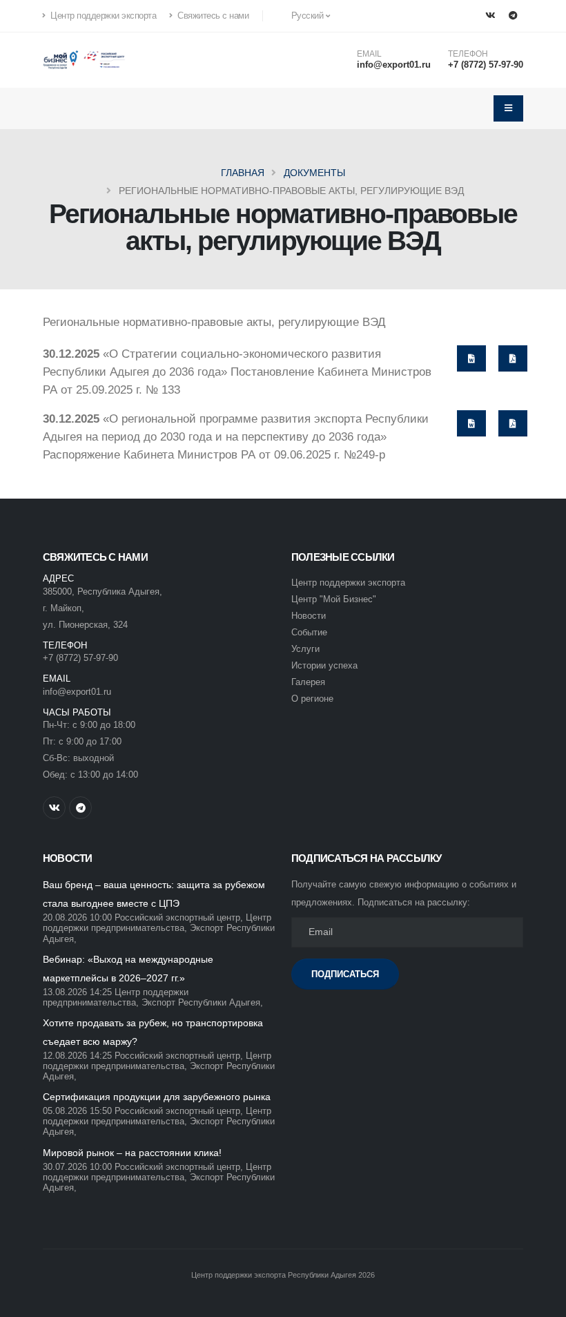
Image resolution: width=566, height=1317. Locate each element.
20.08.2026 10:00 (77, 918)
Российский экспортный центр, (179, 918)
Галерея (308, 682)
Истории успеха (324, 666)
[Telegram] (513, 16)
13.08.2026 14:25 (77, 992)
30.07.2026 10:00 (77, 1167)
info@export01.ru (394, 64)
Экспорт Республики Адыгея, (202, 1003)
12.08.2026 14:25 (77, 1056)
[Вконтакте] (490, 16)
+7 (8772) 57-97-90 (485, 64)
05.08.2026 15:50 (77, 1111)
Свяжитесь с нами (212, 16)
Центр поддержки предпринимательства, (157, 923)
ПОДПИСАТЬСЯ (345, 974)
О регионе (312, 699)
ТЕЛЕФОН (468, 54)
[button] (303, 15)
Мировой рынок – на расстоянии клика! (132, 1152)
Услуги (305, 649)
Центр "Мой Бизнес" (333, 599)
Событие (309, 632)
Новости (308, 616)
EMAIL (369, 54)
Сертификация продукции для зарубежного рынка (157, 1096)
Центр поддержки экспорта (102, 16)
